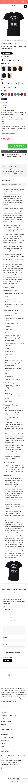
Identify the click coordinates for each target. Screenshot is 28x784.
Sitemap (3, 724)
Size (2, 79)
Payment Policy (5, 740)
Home (3, 40)
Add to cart (17, 146)
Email (5, 645)
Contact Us (4, 734)
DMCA (3, 743)
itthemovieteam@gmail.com (13, 760)
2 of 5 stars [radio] (14, 612)
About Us (4, 712)
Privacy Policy (5, 718)
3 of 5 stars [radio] (7, 614)
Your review (7, 624)
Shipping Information (7, 737)
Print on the (4, 102)
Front (6, 105)
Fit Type (3, 56)
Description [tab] (6, 180)
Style (3, 63)
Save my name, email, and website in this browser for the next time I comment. (13, 655)
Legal (2, 746)
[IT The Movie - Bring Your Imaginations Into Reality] (13, 6)
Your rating (6, 609)
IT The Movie (17, 688)
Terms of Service (6, 721)
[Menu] (2, 6)
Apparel (9, 40)
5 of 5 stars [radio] (7, 620)
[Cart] (25, 6)
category (10, 171)
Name (5, 637)
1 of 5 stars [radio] (6, 612)
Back (6, 107)
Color (3, 90)
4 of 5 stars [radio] (7, 617)
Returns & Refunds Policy (8, 715)
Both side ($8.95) (9, 110)
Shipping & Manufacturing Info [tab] (11, 184)
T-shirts (16, 40)
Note (2, 123)
